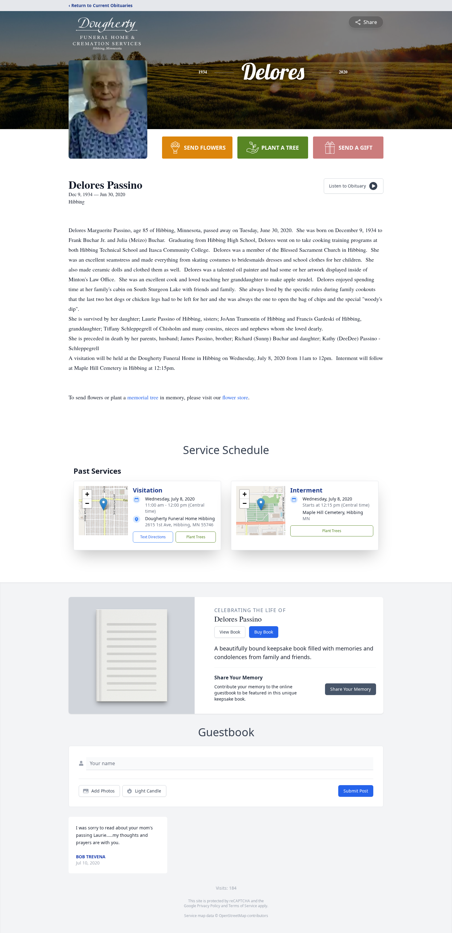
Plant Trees (195, 537)
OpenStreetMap (232, 915)
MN (306, 518)
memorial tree (142, 397)
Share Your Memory (350, 689)
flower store (235, 397)
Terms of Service (242, 905)
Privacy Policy (208, 905)
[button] (103, 504)
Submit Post (355, 791)
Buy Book (263, 632)
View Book (230, 632)
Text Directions (153, 537)
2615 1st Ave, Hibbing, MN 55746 (179, 525)
